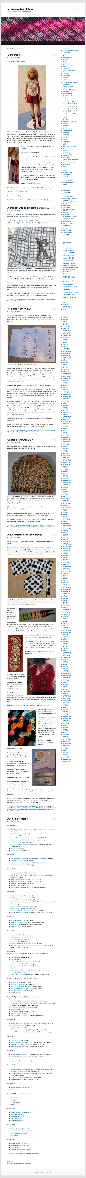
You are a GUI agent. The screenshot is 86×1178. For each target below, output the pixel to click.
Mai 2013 (65, 600)
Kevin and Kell (66, 174)
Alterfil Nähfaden (67, 242)
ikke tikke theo (66, 205)
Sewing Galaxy (67, 225)
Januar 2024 (66, 371)
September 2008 (67, 700)
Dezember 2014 (67, 566)
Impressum (10, 1163)
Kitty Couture (66, 207)
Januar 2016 (66, 543)
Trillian (12, 1059)
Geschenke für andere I (17, 937)
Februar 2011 (66, 648)
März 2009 (65, 690)
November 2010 (67, 654)
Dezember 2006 (67, 738)
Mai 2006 (65, 750)
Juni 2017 (65, 512)
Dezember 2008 (67, 695)
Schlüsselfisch (15, 1009)
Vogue (65, 294)
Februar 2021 (66, 434)
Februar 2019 (66, 477)
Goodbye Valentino (68, 136)
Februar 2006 (66, 756)
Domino (13, 1100)
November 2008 (67, 697)
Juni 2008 (65, 706)
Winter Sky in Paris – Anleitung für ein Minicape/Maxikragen (27, 945)
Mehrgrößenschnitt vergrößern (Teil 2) (21, 881)
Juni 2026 (65, 319)
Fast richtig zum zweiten (17, 970)
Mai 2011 (65, 643)
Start (9, 43)
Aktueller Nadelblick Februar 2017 (20, 1054)
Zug (74, 298)
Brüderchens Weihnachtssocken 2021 (21, 1131)
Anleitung (72, 250)
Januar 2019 (66, 478)
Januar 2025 (66, 350)
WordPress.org (67, 309)
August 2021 (66, 423)
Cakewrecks (66, 127)
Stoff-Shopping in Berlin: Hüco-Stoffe (21, 912)
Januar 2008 (66, 715)
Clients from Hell (67, 129)
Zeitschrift (68, 297)
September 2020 (67, 443)
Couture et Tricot (67, 200)
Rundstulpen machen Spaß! (18, 1007)
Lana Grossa (30, 526)
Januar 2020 (66, 457)
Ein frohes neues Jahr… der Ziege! (20, 1030)
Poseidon (39, 526)
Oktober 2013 (66, 591)
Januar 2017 (66, 521)
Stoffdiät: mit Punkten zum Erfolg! (20, 834)
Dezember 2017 (67, 502)
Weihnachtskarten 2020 (17, 1116)
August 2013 (66, 595)
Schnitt (76, 282)
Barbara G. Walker (44, 525)
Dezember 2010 (67, 652)
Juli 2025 (65, 339)
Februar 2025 (66, 348)
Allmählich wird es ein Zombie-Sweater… (28, 207)
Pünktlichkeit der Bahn (69, 70)
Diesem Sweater (12, 214)
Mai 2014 (65, 579)
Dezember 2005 (67, 759)
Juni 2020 (65, 448)
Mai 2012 (65, 622)
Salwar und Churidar (16, 883)
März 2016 (65, 539)
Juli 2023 (65, 382)
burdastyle (66, 261)
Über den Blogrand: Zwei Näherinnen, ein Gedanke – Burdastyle (28, 858)
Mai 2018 (65, 493)
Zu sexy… (13, 1104)
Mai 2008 (65, 707)
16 (76, 108)
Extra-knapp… (14, 54)
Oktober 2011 (66, 634)
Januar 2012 (66, 629)
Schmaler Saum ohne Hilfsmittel (19, 873)
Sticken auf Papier (16, 432)
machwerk (65, 143)
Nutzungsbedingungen (19, 1163)
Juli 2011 (65, 639)
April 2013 (65, 602)
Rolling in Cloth (67, 221)
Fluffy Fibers (66, 134)
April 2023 (65, 387)
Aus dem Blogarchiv (17, 818)
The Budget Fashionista (69, 162)
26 (68, 112)
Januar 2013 (66, 607)
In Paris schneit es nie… (17, 1071)
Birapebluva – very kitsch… (18, 865)
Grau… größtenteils (16, 1118)
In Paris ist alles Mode (17, 962)
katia (68, 265)
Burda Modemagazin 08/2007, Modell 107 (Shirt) (24, 887)
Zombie (17, 300)
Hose (69, 263)
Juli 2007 (65, 725)
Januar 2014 (66, 586)
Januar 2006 (66, 757)
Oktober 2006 (66, 741)
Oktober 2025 (66, 334)
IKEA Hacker (66, 138)
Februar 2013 (66, 605)
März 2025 (65, 346)
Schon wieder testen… (17, 920)
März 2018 (65, 496)
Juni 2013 (65, 598)
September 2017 (67, 507)
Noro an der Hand (15, 957)
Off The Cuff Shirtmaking (69, 216)
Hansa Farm (27, 807)
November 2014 (67, 568)
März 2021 (65, 432)
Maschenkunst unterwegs (69, 269)
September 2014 (67, 571)
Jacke (65, 265)
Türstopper (13, 1044)
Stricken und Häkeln (21, 525)
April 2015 (65, 559)
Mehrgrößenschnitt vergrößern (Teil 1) (21, 879)
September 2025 (67, 335)
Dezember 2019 (67, 459)
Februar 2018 (66, 498)
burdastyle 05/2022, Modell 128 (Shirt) (21, 1149)
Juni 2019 (65, 470)
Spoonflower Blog (67, 155)
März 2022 (65, 410)
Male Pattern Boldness (68, 209)
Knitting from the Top (21, 526)
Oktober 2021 (66, 419)
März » (74, 113)
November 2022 (67, 396)
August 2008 (66, 702)
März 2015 (65, 561)
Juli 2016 (65, 532)
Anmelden (65, 304)
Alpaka (48, 806)
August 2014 (66, 573)
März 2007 (65, 732)
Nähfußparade (66, 63)
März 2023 (65, 389)
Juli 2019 (65, 468)
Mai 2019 (65, 471)
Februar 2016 (66, 541)
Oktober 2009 (66, 677)
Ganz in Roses (15, 848)
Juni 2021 (65, 427)
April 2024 (65, 366)
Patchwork (21, 809)
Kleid (71, 265)
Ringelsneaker (14, 1061)
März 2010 (65, 668)
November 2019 (67, 461)
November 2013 (67, 589)
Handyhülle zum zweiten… (18, 964)
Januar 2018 (66, 500)
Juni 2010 (65, 663)
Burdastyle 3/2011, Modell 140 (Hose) (21, 986)
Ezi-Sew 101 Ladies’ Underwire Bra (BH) (22, 900)
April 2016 (65, 537)
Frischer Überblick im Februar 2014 (20, 1001)
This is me (65, 176)
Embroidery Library (50, 430)
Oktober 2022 (66, 398)
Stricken (67, 289)
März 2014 (65, 582)
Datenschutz (28, 1163)
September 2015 (67, 550)
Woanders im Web (67, 93)
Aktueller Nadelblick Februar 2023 (20, 1143)
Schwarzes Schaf (15, 1102)
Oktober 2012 (66, 613)
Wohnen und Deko (31, 430)
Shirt (67, 284)
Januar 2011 (66, 650)
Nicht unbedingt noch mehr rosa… (20, 988)
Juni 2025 (65, 341)
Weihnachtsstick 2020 (17, 1120)
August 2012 (66, 616)
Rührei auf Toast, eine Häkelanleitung (21, 1077)
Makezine (65, 145)
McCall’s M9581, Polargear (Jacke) (20, 908)
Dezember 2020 (67, 437)
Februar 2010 (66, 670)
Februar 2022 (66, 412)
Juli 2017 (65, 511)
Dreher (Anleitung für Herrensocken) (20, 974)
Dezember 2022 (67, 394)
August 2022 (66, 402)
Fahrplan (74, 261)
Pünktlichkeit (67, 282)
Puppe (45, 200)
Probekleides (24, 600)
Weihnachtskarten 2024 (19, 308)
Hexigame (33, 807)
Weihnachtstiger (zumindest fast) (20, 1145)
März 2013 (65, 604)
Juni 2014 (65, 577)
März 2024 (65, 368)
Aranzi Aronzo (66, 253)
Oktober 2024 (66, 355)
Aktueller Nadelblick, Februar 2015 (20, 1024)
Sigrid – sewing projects (69, 154)
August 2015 (66, 552)
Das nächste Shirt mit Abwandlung (20, 1015)
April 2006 (65, 752)
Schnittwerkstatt (67, 75)
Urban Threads (11, 300)
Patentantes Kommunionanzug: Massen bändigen (24, 844)
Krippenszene (25, 385)
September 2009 (67, 679)
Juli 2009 (65, 682)
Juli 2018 (65, 489)
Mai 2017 (65, 514)
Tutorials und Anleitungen (69, 90)
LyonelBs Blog (66, 141)
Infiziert (13, 993)
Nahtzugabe (66, 212)
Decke (22, 807)
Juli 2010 (65, 661)
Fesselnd (13, 960)
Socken (21, 806)
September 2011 (67, 636)
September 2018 (67, 486)
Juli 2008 (65, 704)
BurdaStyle (66, 125)
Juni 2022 (65, 405)
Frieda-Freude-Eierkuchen (69, 202)
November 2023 (67, 375)
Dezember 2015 (67, 545)
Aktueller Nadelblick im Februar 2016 (21, 1042)
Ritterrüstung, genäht (16, 1011)
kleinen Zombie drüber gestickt (29, 216)
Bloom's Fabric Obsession (70, 198)
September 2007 (67, 722)
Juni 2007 (65, 727)
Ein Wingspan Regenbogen (18, 984)
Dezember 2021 (67, 416)
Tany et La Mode (67, 230)
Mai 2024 (65, 364)
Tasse (8, 810)
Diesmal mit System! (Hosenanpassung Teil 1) (23, 902)
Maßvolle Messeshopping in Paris (20, 1046)
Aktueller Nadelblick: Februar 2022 (20, 1129)
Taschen (65, 88)
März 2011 (65, 647)
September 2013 (67, 593)
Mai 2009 (65, 686)
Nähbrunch (66, 59)
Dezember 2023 (67, 373)
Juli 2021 (65, 425)
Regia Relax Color (42, 809)
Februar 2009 (66, 691)
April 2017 (65, 516)
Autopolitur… (14, 924)
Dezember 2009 (67, 673)
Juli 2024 (65, 360)
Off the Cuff (66, 214)
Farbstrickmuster (11, 526)
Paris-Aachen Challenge (68, 280)
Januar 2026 (66, 328)
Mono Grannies (15, 968)
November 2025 (67, 332)
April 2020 (65, 452)
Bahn (68, 255)
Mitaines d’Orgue (15, 1013)
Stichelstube (66, 157)
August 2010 (66, 659)
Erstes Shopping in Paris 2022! (19, 1133)
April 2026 (65, 323)
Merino (13, 809)
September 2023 (67, 378)
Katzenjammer (39, 807)
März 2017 (65, 518)
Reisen (64, 72)
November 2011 (67, 632)
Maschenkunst (66, 244)
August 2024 (66, 359)
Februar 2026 (66, 326)
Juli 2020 (65, 446)
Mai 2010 (65, 664)
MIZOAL (65, 211)
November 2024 (67, 353)
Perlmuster (27, 809)
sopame (65, 227)
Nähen (17, 200)
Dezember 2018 (67, 480)
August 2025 (66, 337)
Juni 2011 (65, 641)
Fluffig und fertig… (15, 926)
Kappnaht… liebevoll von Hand (19, 1057)
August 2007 (66, 723)
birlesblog (65, 123)
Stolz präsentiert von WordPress (43, 1172)
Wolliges (28, 525)
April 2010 (65, 666)
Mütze (34, 526)
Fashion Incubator (67, 130)
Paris (64, 66)
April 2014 (65, 580)
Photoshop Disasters (68, 218)
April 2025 (65, 344)
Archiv (73, 252)
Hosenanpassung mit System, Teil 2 (20, 910)
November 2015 (67, 546)
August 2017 (66, 509)
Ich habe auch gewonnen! (18, 896)
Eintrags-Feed (66, 306)
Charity (51, 525)
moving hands (66, 192)
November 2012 (67, 611)
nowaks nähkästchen (20, 9)
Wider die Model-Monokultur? (19, 922)
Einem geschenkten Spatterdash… (20, 966)
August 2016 (66, 530)
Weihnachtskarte (25, 432)
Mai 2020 (65, 450)
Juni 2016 (65, 534)
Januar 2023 (66, 393)
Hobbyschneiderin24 (68, 182)
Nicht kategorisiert (20, 1153)
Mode (64, 56)
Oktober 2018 (66, 484)
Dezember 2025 (67, 330)
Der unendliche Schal (16, 935)
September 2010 (67, 657)
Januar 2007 (66, 736)
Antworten (51, 200)
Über (14, 43)
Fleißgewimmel (15, 885)
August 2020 (66, 444)
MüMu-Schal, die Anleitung (18, 906)
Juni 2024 (65, 362)
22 (74, 110)
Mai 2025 (65, 343)
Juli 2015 (65, 554)
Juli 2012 (65, 618)
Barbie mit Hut (14, 1090)
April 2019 (65, 473)
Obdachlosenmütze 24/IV (20, 439)
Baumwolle (65, 258)
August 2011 (66, 638)
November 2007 (67, 718)
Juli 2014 (65, 575)
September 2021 (67, 421)
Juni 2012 (65, 620)
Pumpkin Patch (67, 220)
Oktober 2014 (66, 570)
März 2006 (65, 754)
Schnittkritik (66, 73)
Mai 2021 (65, 428)
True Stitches (66, 164)
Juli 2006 (65, 747)
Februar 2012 (66, 627)
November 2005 (67, 761)
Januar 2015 (66, 564)
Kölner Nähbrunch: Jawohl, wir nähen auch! (22, 863)
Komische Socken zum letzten (19, 943)
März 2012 (65, 625)
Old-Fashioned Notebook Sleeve (19, 1028)
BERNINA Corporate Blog (69, 121)
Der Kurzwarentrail (16, 842)
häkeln (73, 263)
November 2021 (67, 418)
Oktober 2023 (66, 377)
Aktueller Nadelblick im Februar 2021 (21, 1112)
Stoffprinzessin (67, 229)
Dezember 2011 (67, 631)
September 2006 (67, 743)
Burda (71, 258)
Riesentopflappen (15, 1040)
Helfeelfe (65, 204)
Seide (64, 284)
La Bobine (65, 139)
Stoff (75, 287)
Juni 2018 (65, 491)
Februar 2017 (66, 520)
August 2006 (66, 745)
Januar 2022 (66, 414)
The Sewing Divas (67, 232)
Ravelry (65, 184)
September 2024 (67, 357)
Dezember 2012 (67, 609)
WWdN (64, 166)
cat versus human (67, 172)
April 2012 (65, 623)
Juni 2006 (65, 749)
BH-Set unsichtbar (16, 898)
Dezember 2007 (67, 716)
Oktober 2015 (66, 548)
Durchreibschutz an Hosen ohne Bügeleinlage (23, 1073)
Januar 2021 (66, 436)
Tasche (72, 290)
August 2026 (66, 316)
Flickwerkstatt (19, 299)
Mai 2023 (65, 385)
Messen (65, 54)
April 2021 (65, 430)
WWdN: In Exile (67, 236)
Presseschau (66, 68)
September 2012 (67, 614)
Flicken (38, 299)
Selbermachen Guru (68, 152)
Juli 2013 (65, 596)
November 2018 (67, 482)
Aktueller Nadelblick (16, 1098)
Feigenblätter (66, 132)
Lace (74, 265)
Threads (65, 292)
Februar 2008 (66, 713)
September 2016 (67, 529)
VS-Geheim (66, 234)
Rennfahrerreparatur (16, 850)
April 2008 (65, 709)
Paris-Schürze (14, 1135)
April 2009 (65, 688)
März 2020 (65, 453)
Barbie (38, 200)
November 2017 (67, 504)
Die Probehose (15, 836)
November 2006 (67, 740)
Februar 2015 (66, 563)
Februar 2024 (66, 369)
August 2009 (66, 681)
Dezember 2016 (67, 523)
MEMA (64, 148)
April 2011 (65, 645)
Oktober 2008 (66, 698)
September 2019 (67, 464)
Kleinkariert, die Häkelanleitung (19, 1079)
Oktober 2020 (66, 441)
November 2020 (67, 439)
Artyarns (65, 255)
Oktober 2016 (66, 527)
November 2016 (67, 525)
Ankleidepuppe (32, 200)
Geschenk (65, 263)
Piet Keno (32, 809)
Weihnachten (23, 430)
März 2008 (65, 711)
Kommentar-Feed (67, 308)
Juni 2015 (65, 555)
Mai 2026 (65, 321)
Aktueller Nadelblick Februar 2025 (24, 534)
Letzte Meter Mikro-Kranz (18, 1114)
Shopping (65, 77)
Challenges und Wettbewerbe (70, 50)
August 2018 (66, 487)
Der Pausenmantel (16, 939)
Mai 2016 (65, 536)
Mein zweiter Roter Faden (69, 146)
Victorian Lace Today (73, 292)
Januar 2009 (66, 693)
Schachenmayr (50, 809)
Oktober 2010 (66, 656)
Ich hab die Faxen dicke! (17, 860)
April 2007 (65, 731)
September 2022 (67, 400)
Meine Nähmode (67, 271)
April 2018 (65, 495)
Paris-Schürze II (15, 1147)
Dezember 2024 (67, 351)
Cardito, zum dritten (16, 972)
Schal (73, 282)
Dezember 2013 (67, 588)
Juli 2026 (65, 318)
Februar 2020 (66, 455)
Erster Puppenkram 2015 (17, 1026)
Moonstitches (66, 190)
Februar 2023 (66, 391)
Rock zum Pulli (15, 941)
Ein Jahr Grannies (15, 982)
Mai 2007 (65, 729)
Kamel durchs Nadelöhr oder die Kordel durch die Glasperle (27, 1003)
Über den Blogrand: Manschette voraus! (21, 838)
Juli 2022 (65, 403)
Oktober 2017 (66, 505)
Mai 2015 (65, 557)
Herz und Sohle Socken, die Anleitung (21, 1032)
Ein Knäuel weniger (16, 990)
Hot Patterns (48, 299)
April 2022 (65, 409)
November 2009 (67, 675)
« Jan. (65, 113)
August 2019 (66, 466)
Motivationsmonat (67, 57)
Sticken (25, 299)
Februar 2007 (66, 734)
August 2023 (66, 380)
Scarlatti (65, 150)
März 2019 (65, 475)
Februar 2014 (66, 584)
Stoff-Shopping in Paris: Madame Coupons (22, 830)
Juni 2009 (65, 684)
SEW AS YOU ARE (67, 223)
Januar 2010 (66, 672)
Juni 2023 (65, 384)
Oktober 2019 (66, 462)
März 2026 (65, 325)
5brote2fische (66, 120)
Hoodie (42, 299)
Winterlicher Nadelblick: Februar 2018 (21, 1069)
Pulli (36, 809)
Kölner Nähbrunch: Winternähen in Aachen (22, 840)
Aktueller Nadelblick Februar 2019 (20, 1087)
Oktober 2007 (66, 720)
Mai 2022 (65, 407)
